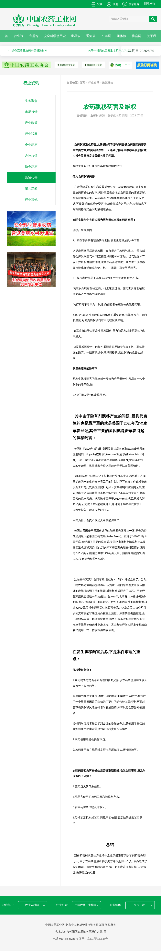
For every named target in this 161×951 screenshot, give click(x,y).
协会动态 (31, 166)
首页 (6, 38)
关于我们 (151, 38)
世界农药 (75, 38)
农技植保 (31, 155)
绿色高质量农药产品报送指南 (29, 50)
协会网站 (136, 38)
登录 (99, 4)
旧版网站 (149, 3)
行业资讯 (18, 38)
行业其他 (31, 199)
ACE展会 (106, 38)
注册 (115, 4)
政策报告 (31, 177)
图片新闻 (31, 188)
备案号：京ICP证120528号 (92, 938)
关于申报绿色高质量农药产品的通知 (110, 50)
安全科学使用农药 (55, 38)
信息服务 (133, 4)
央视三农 (139, 905)
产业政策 (31, 122)
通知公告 (91, 38)
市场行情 (31, 111)
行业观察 (31, 133)
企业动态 (31, 144)
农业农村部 (32, 905)
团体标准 (121, 38)
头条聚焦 (31, 101)
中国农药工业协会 (86, 905)
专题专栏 (33, 38)
